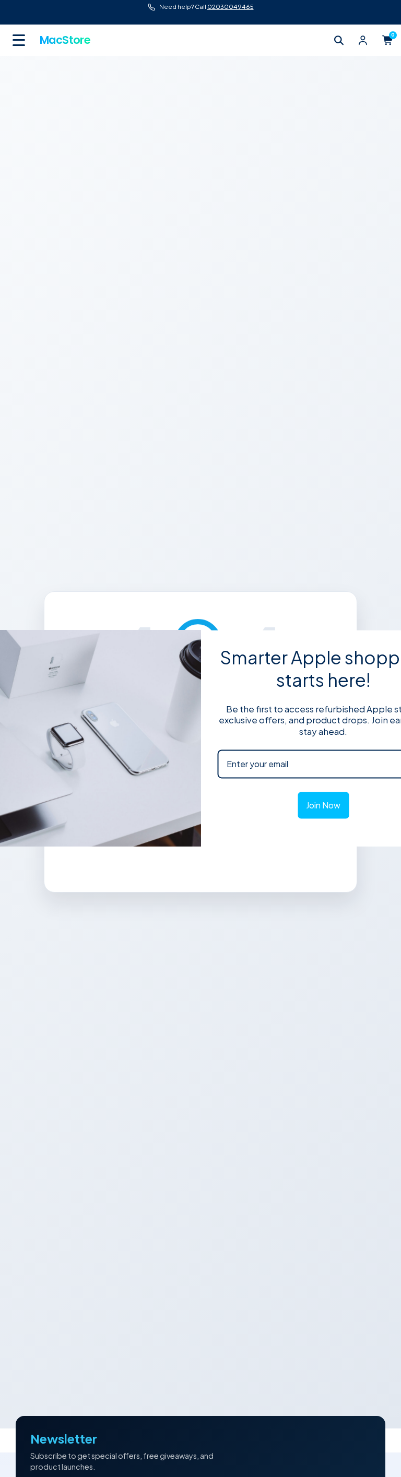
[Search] (339, 40)
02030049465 (230, 6)
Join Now (323, 805)
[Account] (363, 40)
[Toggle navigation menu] (19, 40)
